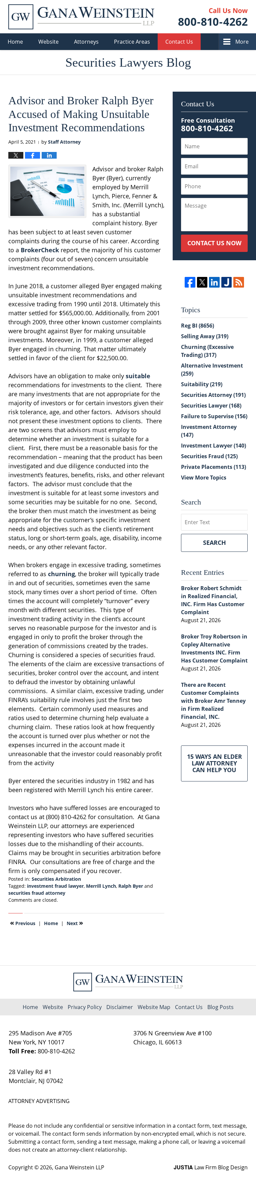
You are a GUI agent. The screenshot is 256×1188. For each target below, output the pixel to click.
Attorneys (86, 41)
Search (214, 543)
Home (15, 41)
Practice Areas (132, 41)
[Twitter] (202, 282)
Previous (22, 922)
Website (48, 41)
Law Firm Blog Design (211, 1167)
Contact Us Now (214, 243)
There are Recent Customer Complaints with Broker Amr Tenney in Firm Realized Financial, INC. (213, 700)
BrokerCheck (40, 250)
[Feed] (238, 282)
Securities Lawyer (211, 405)
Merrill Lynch (101, 886)
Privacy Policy (85, 1007)
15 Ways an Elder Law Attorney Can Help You (214, 763)
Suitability (201, 384)
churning (61, 574)
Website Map (154, 1007)
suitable (138, 376)
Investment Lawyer (213, 445)
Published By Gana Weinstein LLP (213, 17)
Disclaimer (119, 1007)
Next (75, 922)
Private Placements (213, 467)
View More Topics (203, 477)
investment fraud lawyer (55, 886)
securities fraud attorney (36, 893)
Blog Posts (220, 1007)
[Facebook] (190, 282)
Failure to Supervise (214, 416)
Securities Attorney (213, 395)
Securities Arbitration (56, 879)
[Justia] (226, 282)
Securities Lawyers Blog (81, 16)
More (242, 41)
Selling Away (204, 336)
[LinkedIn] (214, 282)
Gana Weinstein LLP (79, 1167)
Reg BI (197, 325)
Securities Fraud (209, 456)
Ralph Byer (130, 886)
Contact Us (179, 41)
